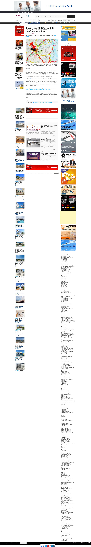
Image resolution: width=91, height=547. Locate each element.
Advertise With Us (87, 542)
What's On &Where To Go (29, 20)
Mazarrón (61, 16)
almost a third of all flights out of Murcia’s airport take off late (38, 89)
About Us (83, 542)
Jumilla (50, 16)
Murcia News (17, 20)
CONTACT (18, 12)
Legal (81, 542)
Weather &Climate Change (23, 20)
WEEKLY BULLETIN (30, 12)
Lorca (53, 16)
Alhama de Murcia (45, 16)
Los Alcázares (57, 16)
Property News (47, 20)
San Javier (65, 16)
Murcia (31, 78)
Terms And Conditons (72, 542)
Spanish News (54, 20)
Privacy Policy (77, 542)
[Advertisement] (68, 217)
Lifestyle (40, 20)
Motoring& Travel (36, 20)
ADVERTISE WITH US (24, 12)
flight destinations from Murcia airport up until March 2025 (44, 102)
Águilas (41, 16)
